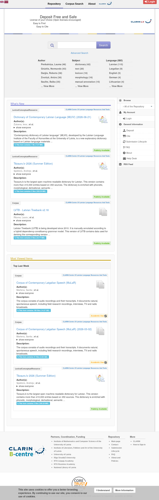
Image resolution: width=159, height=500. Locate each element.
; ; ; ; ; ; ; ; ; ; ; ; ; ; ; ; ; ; (60, 126)
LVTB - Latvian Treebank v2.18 (31, 210)
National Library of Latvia (65, 467)
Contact (114, 445)
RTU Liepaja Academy (64, 461)
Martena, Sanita (24, 289)
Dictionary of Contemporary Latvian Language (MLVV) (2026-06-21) (52, 117)
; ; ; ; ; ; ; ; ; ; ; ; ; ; (61, 172)
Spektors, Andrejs (22, 170)
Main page (115, 441)
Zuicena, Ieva (20, 124)
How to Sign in (139, 445)
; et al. (24, 126)
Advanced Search (79, 52)
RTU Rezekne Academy (64, 464)
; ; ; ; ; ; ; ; (57, 291)
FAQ (113, 454)
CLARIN (136, 441)
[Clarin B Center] (27, 452)
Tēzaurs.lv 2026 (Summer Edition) (33, 163)
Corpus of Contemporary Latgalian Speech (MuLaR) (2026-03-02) (54, 329)
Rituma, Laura (21, 217)
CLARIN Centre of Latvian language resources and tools (88, 109)
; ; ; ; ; (58, 219)
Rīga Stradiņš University (64, 458)
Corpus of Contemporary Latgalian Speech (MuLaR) (46, 282)
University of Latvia (62, 454)
